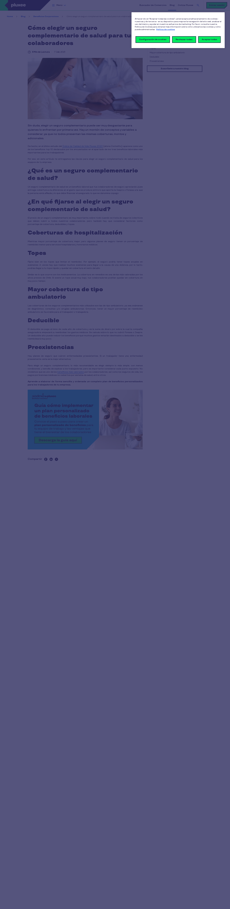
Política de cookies (165, 29)
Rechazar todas (184, 39)
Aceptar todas (209, 39)
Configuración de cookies (152, 39)
